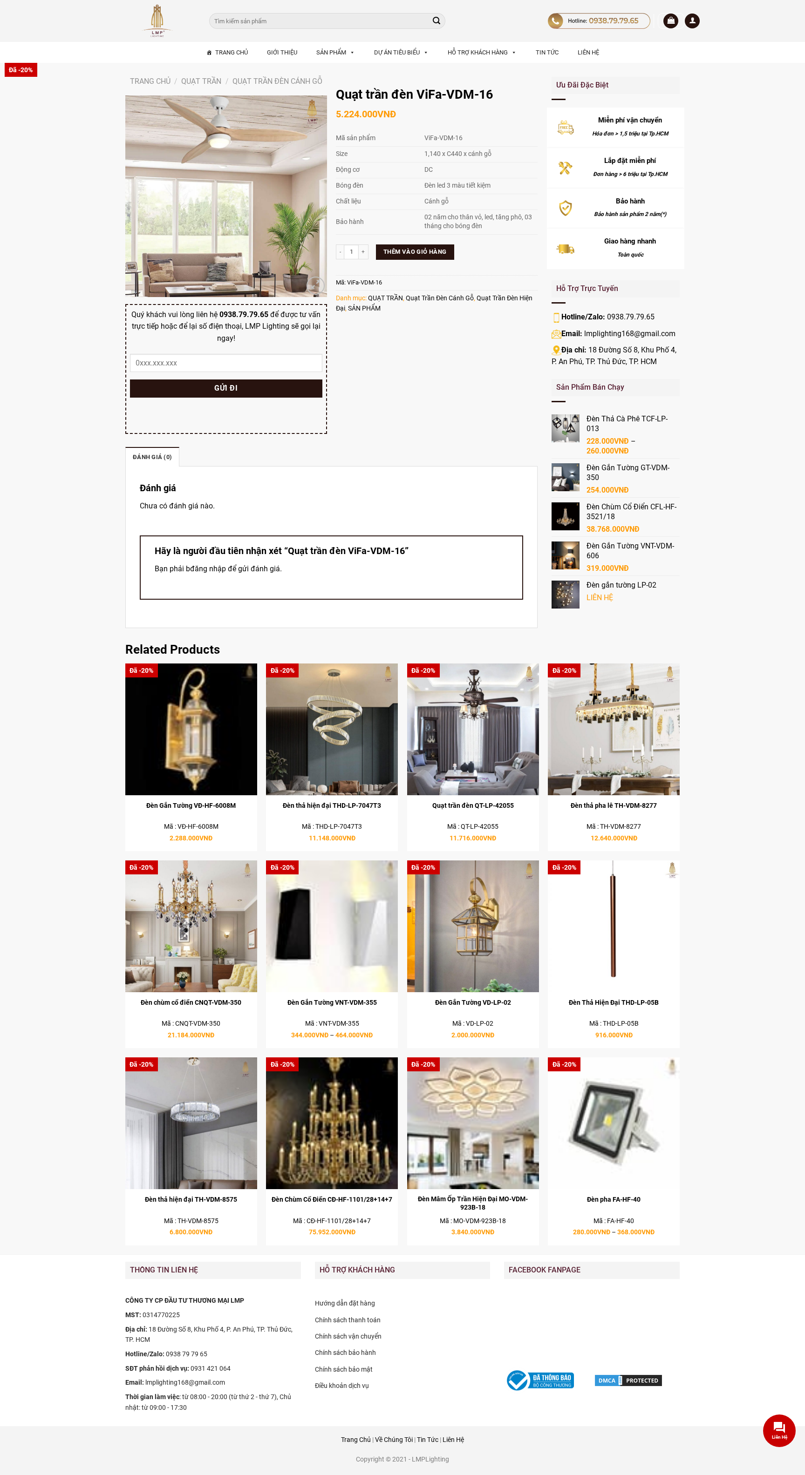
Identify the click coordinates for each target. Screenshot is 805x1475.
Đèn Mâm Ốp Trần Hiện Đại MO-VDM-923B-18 (473, 1203)
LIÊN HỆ (588, 52)
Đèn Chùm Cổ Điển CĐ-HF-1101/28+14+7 (332, 1200)
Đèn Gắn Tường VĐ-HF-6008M (191, 806)
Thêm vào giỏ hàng (415, 251)
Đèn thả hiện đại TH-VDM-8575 (191, 1200)
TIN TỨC (547, 52)
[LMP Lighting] (160, 21)
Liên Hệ (453, 1440)
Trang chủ (150, 81)
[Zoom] (316, 286)
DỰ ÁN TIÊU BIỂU (397, 52)
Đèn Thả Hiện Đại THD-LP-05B (614, 1003)
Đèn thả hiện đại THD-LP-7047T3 (332, 806)
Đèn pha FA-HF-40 (614, 1200)
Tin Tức (427, 1440)
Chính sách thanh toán (348, 1320)
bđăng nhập (206, 568)
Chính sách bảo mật (344, 1369)
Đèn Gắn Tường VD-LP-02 (473, 1003)
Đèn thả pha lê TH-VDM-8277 (614, 806)
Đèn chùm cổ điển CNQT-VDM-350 (191, 1003)
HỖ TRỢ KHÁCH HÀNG (478, 52)
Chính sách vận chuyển (348, 1336)
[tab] (152, 457)
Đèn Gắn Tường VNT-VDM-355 (332, 1003)
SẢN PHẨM (331, 52)
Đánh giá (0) (152, 456)
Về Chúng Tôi (394, 1440)
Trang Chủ (356, 1440)
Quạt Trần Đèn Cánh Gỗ (277, 81)
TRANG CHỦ (231, 52)
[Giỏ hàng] (670, 21)
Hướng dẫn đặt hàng (345, 1303)
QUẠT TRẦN (201, 81)
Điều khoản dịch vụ (342, 1385)
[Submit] (436, 21)
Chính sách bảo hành (345, 1352)
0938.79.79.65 (631, 316)
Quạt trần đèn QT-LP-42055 (473, 806)
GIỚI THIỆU (282, 52)
